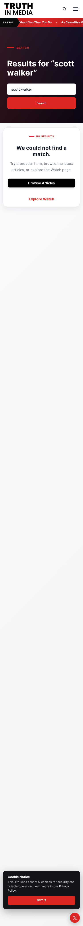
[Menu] (75, 9)
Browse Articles (41, 183)
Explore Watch (41, 199)
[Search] (64, 8)
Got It (41, 900)
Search (41, 103)
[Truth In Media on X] (75, 918)
